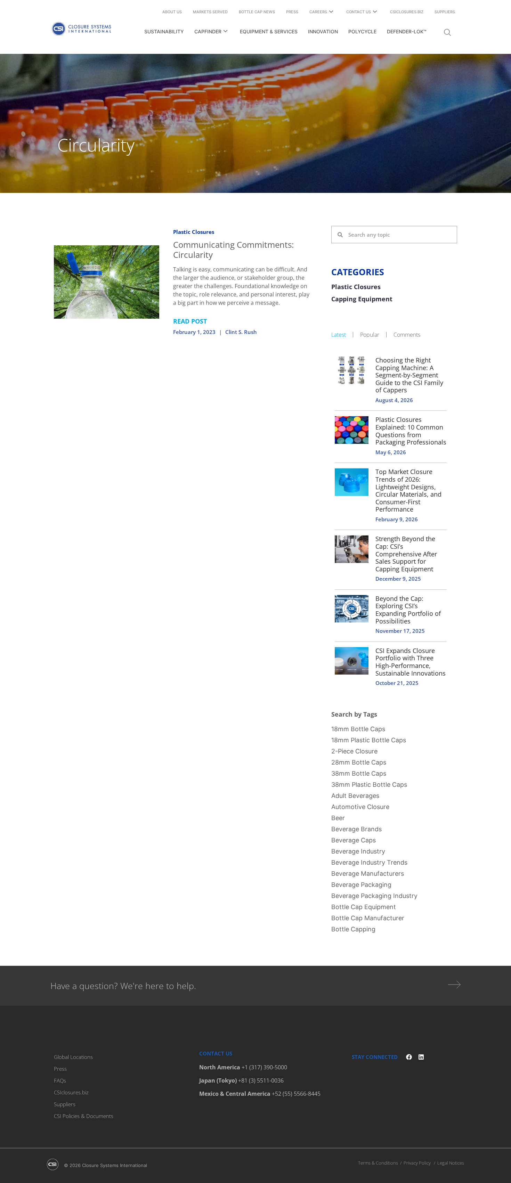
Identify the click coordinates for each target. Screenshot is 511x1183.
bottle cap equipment (363, 907)
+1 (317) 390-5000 (264, 1067)
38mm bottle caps (358, 773)
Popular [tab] (369, 334)
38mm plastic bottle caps (369, 784)
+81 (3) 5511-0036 (261, 1080)
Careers (318, 11)
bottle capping (353, 929)
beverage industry (358, 851)
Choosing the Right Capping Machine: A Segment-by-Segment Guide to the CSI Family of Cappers (409, 375)
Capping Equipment (361, 299)
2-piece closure (354, 751)
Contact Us (358, 11)
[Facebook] (409, 1057)
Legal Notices (450, 1163)
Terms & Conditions (378, 1163)
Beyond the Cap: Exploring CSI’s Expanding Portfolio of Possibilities (408, 609)
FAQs (60, 1080)
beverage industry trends (369, 862)
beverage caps (353, 840)
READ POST (190, 321)
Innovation (323, 31)
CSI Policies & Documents (83, 1115)
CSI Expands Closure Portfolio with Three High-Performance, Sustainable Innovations (410, 661)
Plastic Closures (193, 231)
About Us (172, 11)
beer (338, 818)
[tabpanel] (394, 520)
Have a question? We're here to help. (123, 986)
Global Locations (73, 1056)
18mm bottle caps (358, 729)
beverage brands (356, 829)
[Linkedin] (421, 1057)
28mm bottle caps (358, 762)
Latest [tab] (338, 334)
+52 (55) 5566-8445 (296, 1094)
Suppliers (445, 11)
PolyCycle (362, 31)
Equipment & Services (269, 31)
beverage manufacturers (367, 873)
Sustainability (164, 31)
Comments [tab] (407, 334)
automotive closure (360, 806)
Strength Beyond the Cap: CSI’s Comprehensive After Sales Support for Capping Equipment (406, 554)
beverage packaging (361, 884)
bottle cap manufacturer (367, 918)
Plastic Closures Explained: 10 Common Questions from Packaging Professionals (410, 430)
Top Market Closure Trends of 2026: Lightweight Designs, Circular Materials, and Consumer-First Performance (408, 490)
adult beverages (355, 795)
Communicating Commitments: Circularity (233, 249)
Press (292, 11)
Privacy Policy (417, 1163)
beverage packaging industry (374, 895)
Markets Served (210, 11)
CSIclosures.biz (406, 11)
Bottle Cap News (257, 11)
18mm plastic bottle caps (368, 740)
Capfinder (207, 31)
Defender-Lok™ (407, 31)
